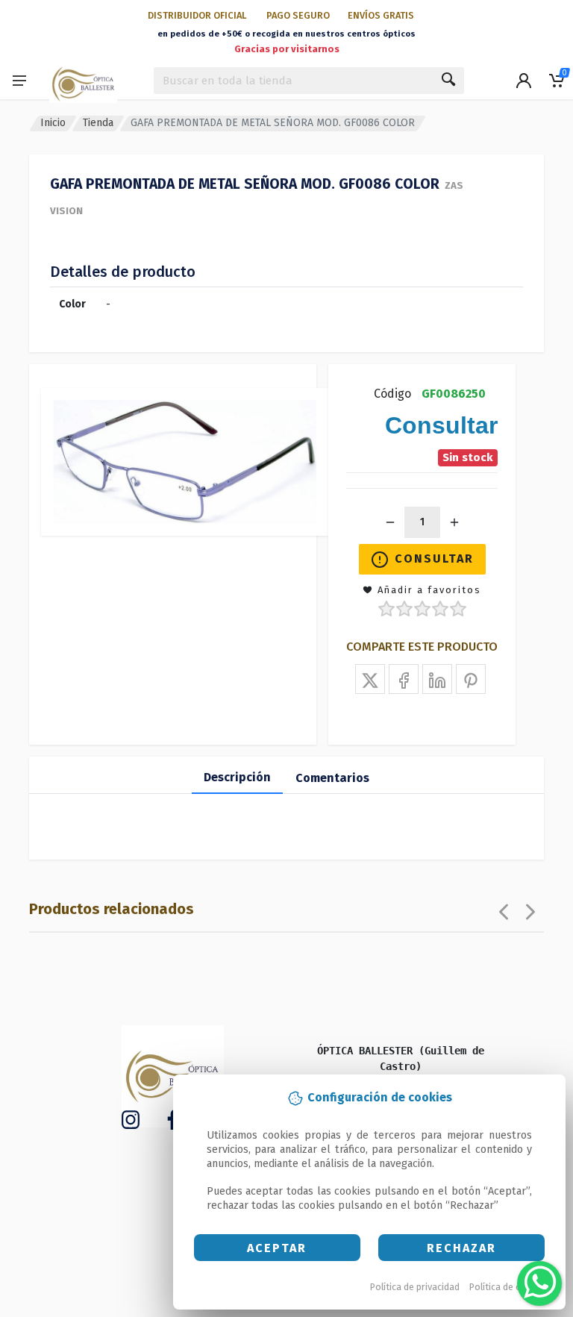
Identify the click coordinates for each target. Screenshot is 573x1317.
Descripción (237, 777)
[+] (454, 522)
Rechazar (461, 1248)
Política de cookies (509, 1286)
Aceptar (277, 1248)
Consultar (434, 558)
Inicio (53, 122)
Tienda (98, 122)
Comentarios (332, 778)
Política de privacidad (415, 1286)
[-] (390, 522)
